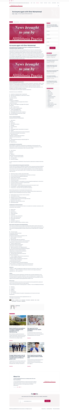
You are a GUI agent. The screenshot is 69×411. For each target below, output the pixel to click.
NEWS (34, 2)
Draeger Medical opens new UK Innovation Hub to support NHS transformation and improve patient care (52, 67)
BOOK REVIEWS (54, 2)
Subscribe (52, 47)
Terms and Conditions (56, 408)
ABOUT (58, 2)
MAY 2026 (49, 100)
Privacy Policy (44, 408)
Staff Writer (17, 305)
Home (13, 13)
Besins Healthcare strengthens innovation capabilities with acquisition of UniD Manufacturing (24, 2)
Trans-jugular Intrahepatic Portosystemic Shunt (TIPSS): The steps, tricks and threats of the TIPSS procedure (52, 77)
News (16, 13)
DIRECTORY (45, 2)
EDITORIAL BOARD (51, 97)
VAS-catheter (19, 301)
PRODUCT (41, 2)
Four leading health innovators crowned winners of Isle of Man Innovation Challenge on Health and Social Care (52, 83)
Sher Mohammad (14, 301)
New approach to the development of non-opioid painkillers (52, 61)
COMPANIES (50, 95)
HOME (31, 2)
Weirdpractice (23, 301)
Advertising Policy (49, 408)
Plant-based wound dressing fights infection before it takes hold (52, 71)
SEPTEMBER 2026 (51, 105)
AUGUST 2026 (50, 92)
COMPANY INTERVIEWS (51, 96)
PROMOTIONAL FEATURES (52, 104)
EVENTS (49, 2)
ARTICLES (37, 2)
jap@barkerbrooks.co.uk (27, 296)
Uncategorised (50, 106)
